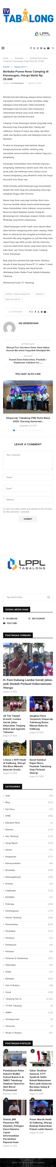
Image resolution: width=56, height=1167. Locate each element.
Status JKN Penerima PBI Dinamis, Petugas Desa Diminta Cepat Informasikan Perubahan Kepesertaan (13, 1131)
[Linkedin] (45, 48)
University (29, 1026)
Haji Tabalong (29, 836)
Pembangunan (29, 910)
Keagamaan (29, 856)
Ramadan (19, 58)
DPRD (29, 815)
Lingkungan (29, 890)
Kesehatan (29, 870)
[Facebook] (31, 48)
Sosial (29, 992)
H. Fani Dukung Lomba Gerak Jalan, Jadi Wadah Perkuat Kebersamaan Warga (28, 683)
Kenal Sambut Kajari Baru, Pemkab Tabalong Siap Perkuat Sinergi (40, 766)
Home (5, 58)
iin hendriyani (18, 83)
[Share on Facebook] (35, 311)
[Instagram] (38, 48)
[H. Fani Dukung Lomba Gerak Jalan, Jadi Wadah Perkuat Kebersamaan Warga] (28, 659)
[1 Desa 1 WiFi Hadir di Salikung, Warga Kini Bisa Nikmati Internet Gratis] (14, 748)
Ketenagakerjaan (29, 877)
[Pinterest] (41, 48)
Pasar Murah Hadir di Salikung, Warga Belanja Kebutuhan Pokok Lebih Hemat (41, 1124)
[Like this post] (32, 311)
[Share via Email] (45, 311)
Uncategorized (29, 1019)
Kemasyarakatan (29, 863)
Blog (29, 802)
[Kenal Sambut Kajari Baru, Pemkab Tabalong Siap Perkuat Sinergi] (41, 748)
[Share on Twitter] (38, 311)
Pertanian (29, 951)
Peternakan (29, 965)
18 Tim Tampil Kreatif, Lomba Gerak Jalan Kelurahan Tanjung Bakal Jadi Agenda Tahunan (14, 724)
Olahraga (29, 904)
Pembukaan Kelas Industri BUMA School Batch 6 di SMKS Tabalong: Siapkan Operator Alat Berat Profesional (14, 1080)
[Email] (48, 48)
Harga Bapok (29, 843)
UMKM (29, 1012)
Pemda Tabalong (29, 917)
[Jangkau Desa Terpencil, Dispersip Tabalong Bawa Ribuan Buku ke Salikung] (41, 704)
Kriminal (29, 883)
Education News (29, 822)
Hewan (29, 849)
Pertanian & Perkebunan (29, 958)
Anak (29, 795)
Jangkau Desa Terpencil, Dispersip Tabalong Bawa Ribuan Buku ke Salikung (41, 722)
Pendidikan (29, 931)
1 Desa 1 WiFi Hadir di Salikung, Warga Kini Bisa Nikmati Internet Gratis (14, 764)
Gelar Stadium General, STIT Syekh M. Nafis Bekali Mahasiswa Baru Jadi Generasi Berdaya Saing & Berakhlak (41, 1080)
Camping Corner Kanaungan (17, 294)
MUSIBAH (29, 897)
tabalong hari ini (12, 299)
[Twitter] (34, 48)
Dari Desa (29, 809)
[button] (5, 405)
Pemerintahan (29, 924)
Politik (29, 971)
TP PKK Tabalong (29, 1005)
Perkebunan (29, 944)
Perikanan (29, 937)
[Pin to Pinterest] (42, 311)
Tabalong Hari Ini (29, 998)
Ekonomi (29, 829)
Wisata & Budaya (29, 1032)
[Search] (52, 48)
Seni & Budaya (29, 985)
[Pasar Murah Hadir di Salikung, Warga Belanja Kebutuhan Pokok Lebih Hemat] (41, 1107)
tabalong (39, 294)
